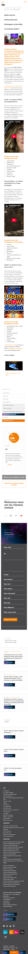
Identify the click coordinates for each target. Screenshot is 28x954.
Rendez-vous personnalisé (9, 834)
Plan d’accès (5, 946)
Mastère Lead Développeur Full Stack (12, 852)
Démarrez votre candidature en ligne (14, 477)
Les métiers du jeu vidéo (10, 345)
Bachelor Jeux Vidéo (8, 869)
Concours (12, 651)
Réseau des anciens (7, 820)
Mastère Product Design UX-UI (10, 874)
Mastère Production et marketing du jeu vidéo (13, 881)
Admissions (12, 946)
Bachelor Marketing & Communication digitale (13, 842)
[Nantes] (14, 568)
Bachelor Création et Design (9, 867)
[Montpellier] (14, 566)
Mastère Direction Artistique (9, 870)
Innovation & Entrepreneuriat (10, 794)
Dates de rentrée (7, 801)
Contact (13, 949)
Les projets (5, 813)
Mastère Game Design (8, 879)
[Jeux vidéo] (14, 558)
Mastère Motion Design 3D (9, 886)
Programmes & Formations (8, 947)
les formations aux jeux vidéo (15, 348)
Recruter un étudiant (8, 815)
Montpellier (6, 896)
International (6, 791)
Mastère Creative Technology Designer (12, 859)
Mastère (17, 697)
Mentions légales (6, 949)
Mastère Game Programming (10, 877)
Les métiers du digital (8, 792)
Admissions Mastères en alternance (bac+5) (13, 827)
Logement (5, 829)
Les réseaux (6, 804)
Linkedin (10, 464)
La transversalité (7, 806)
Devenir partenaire (7, 796)
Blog (17, 947)
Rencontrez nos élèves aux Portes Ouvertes (14, 484)
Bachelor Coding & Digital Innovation (11, 843)
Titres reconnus (6, 811)
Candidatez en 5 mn (8, 420)
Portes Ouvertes (7, 831)
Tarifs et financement (8, 836)
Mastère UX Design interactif (10, 872)
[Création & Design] (14, 556)
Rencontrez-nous (7, 833)
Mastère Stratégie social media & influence (13, 847)
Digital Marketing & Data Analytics (11, 849)
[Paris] (14, 564)
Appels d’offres (6, 818)
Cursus (12, 697)
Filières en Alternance (8, 817)
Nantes (17, 894)
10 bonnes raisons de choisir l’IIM (10, 810)
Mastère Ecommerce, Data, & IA (10, 850)
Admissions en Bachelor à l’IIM (10, 826)
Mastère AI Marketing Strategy (10, 845)
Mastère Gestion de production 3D (11, 882)
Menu (25, 1)
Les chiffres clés (7, 808)
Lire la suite (9, 662)
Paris (14, 894)
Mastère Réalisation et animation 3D (11, 884)
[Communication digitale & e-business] (14, 560)
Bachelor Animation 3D (8, 865)
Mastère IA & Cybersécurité (9, 854)
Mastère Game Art (7, 876)
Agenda (5, 803)
